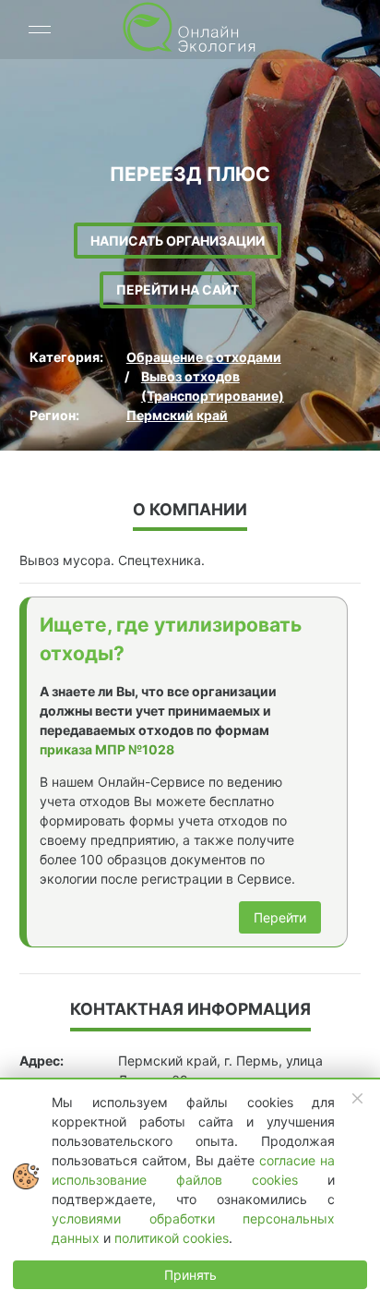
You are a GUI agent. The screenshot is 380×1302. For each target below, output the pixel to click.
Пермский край (177, 415)
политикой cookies (171, 1238)
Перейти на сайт (177, 289)
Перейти (280, 917)
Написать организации (177, 240)
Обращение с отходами (203, 357)
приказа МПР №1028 (107, 749)
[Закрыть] (358, 1099)
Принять (190, 1275)
